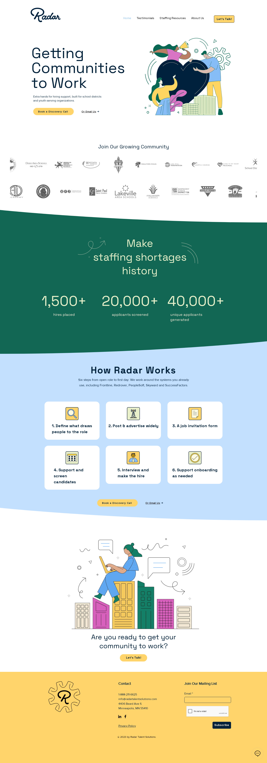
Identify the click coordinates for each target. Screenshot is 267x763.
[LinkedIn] (120, 716)
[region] (72, 421)
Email (187, 693)
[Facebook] (125, 716)
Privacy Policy (127, 725)
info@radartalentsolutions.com (137, 699)
